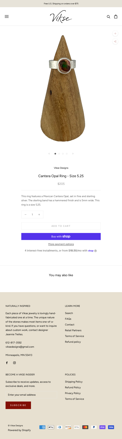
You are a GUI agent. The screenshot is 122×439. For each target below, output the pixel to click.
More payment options (61, 244)
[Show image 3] (63, 154)
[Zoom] (115, 33)
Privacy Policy (73, 393)
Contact (69, 324)
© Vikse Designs (15, 425)
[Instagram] (14, 363)
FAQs (68, 318)
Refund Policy (73, 387)
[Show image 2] (59, 154)
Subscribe (18, 405)
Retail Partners (73, 330)
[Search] (108, 16)
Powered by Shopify (19, 430)
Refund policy (73, 341)
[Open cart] (115, 16)
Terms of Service (74, 336)
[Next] (72, 153)
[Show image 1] (55, 154)
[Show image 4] (67, 154)
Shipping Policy (73, 381)
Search (69, 313)
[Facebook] (7, 363)
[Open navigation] (7, 16)
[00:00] (61, 87)
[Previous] (49, 153)
